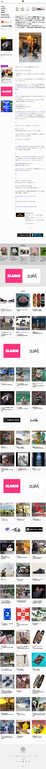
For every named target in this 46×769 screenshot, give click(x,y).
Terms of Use (23, 755)
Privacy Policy (16, 755)
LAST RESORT (26, 158)
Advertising (36, 755)
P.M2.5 (16, 134)
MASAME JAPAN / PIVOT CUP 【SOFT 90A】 (25, 196)
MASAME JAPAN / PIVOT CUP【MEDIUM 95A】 (26, 206)
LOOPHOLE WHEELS (23, 87)
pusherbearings (22, 148)
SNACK (24, 111)
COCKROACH (29, 99)
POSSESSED (18, 84)
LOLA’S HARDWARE (32, 156)
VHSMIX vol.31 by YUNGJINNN (8, 29)
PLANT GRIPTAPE (22, 113)
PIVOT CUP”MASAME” (22, 170)
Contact (10, 755)
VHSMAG (2, 29)
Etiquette (29, 755)
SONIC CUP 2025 (5, 17)
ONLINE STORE (5, 15)
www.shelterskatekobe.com (29, 223)
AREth (28, 111)
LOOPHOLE (24, 156)
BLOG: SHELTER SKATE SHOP (21, 15)
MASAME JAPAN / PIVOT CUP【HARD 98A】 (25, 201)
